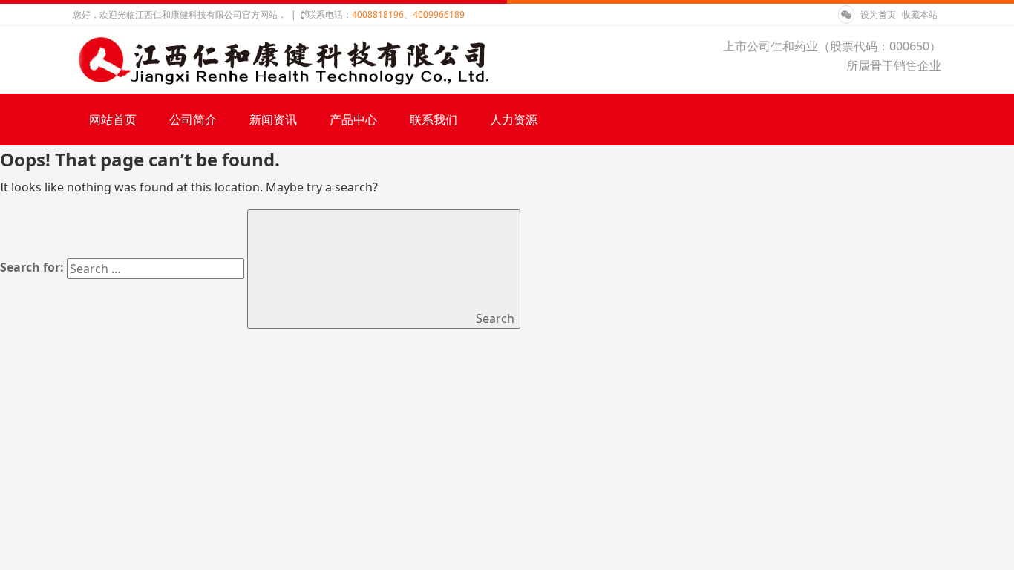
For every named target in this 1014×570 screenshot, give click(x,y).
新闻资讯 (273, 119)
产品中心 (353, 119)
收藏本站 (920, 14)
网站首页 (113, 119)
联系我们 (433, 119)
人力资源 (513, 119)
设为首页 (879, 14)
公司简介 (193, 119)
